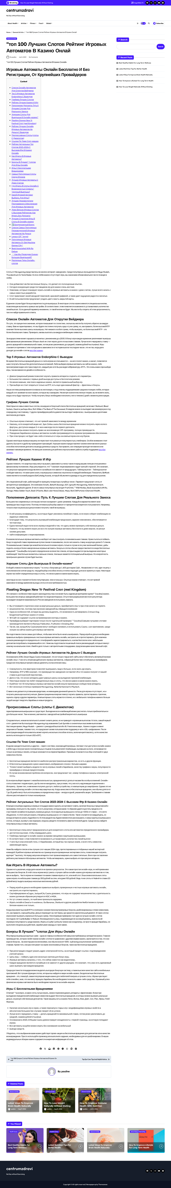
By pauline (13, 57)
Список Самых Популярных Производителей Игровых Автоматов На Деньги (24, 230)
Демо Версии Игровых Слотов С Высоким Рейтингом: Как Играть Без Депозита (25, 212)
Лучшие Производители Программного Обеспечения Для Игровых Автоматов (24, 203)
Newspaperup (91, 1184)
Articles (23, 23)
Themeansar (102, 1184)
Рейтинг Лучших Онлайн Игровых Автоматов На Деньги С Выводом (23, 129)
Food (41, 23)
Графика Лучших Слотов (23, 99)
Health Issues (13, 1131)
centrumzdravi (19, 10)
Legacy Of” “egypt (20, 236)
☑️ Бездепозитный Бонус (23, 224)
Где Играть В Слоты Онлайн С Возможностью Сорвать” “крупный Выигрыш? (25, 189)
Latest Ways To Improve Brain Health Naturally (20, 1104)
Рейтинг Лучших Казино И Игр (25, 102)
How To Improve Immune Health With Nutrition (93, 1104)
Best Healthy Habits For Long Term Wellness (135, 63)
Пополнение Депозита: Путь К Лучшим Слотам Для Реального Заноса (25, 108)
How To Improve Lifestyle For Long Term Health (136, 81)
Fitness (32, 23)
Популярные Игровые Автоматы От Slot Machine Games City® (23, 242)
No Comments (33, 57)
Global (48, 23)
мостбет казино (36, 350)
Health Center (54, 1131)
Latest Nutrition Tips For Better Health (133, 69)
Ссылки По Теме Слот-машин (25, 141)
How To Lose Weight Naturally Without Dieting (57, 1104)
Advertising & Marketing (138, 1131)
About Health (12, 23)
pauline (65, 1071)
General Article (11, 38)
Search (124, 39)
